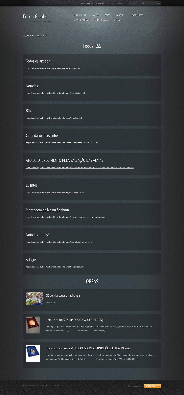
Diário (95, 15)
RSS (110, 3)
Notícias (32, 85)
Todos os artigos (38, 61)
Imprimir (120, 3)
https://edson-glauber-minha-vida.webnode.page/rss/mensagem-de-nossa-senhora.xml (65, 217)
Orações (120, 15)
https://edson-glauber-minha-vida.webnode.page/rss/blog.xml (54, 118)
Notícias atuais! (37, 234)
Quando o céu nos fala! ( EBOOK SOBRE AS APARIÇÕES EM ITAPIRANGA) (88, 348)
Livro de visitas (81, 19)
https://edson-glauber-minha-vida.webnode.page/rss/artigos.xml (55, 267)
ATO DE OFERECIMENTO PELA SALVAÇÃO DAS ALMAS (64, 160)
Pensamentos (137, 15)
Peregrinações (101, 19)
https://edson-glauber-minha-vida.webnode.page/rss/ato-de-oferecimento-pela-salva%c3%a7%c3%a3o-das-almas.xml (80, 167)
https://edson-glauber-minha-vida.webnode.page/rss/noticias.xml (55, 93)
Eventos (32, 185)
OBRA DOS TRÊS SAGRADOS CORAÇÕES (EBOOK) (74, 320)
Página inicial (80, 15)
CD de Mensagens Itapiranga (63, 295)
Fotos (107, 15)
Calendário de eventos (42, 135)
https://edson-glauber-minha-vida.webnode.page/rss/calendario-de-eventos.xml (62, 143)
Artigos (117, 19)
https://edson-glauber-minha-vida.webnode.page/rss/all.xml (53, 68)
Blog (29, 110)
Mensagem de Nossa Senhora (47, 210)
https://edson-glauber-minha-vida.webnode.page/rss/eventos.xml (55, 192)
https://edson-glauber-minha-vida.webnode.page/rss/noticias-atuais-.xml (59, 242)
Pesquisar (158, 3)
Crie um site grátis (135, 386)
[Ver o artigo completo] (34, 298)
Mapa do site (99, 3)
